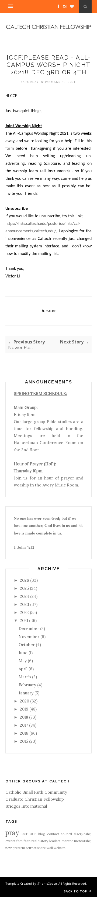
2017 (24, 725)
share (41, 848)
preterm (19, 848)
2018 (24, 717)
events (10, 841)
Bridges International (26, 806)
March (25, 676)
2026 (24, 580)
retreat (31, 848)
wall (50, 848)
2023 (24, 604)
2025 (24, 588)
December (29, 628)
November (29, 636)
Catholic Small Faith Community (36, 792)
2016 (24, 733)
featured (30, 841)
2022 (24, 612)
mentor (67, 841)
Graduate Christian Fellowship (34, 799)
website (59, 848)
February (27, 684)
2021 (24, 620)
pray (12, 833)
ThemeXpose (47, 883)
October (27, 644)
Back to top (76, 891)
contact (53, 834)
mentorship (83, 841)
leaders (55, 841)
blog (41, 834)
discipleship (83, 834)
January (26, 692)
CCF (25, 834)
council (66, 834)
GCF (33, 834)
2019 (24, 709)
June (23, 652)
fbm (19, 841)
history (43, 841)
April (23, 668)
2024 (24, 596)
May (23, 660)
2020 (24, 701)
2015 (24, 741)
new (8, 848)
